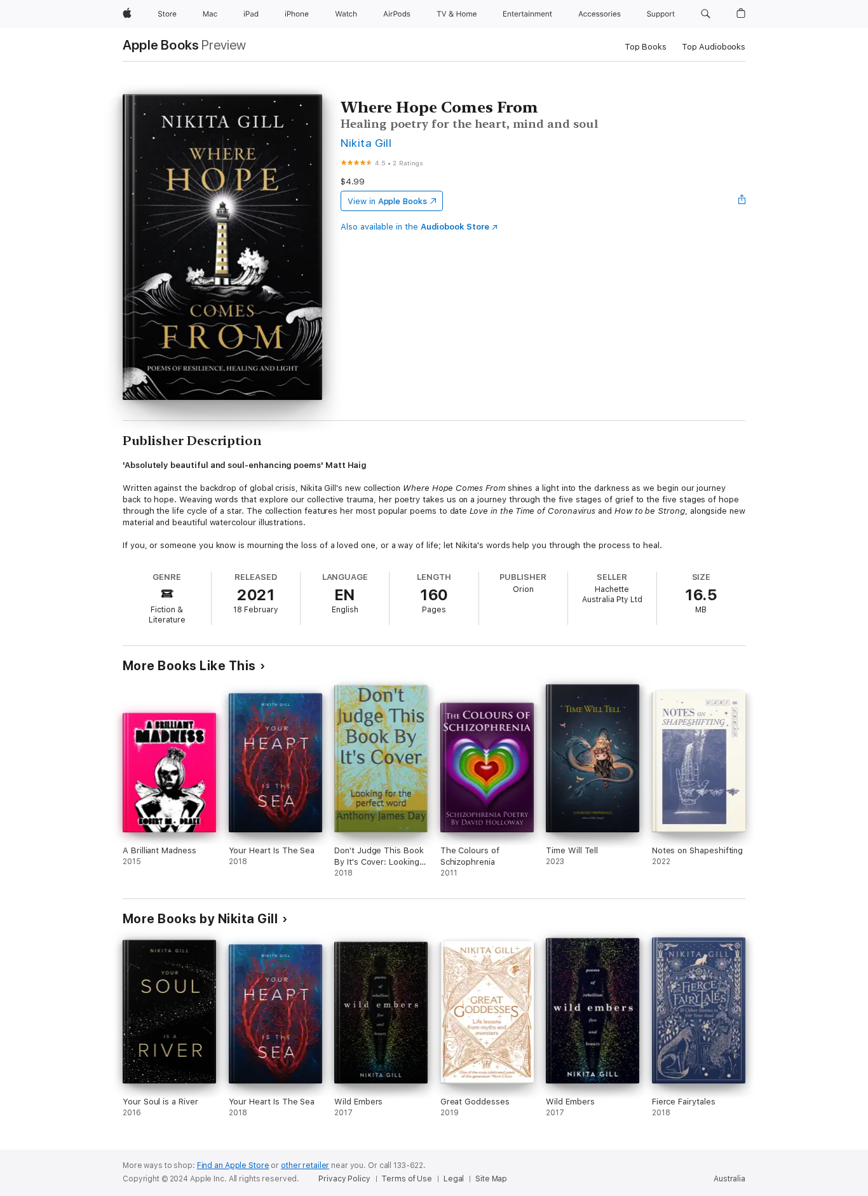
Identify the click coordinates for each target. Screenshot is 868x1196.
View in (387, 201)
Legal (454, 1178)
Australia (729, 1178)
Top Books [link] (646, 47)
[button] (705, 14)
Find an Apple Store (233, 1165)
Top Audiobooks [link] (713, 47)
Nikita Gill (366, 142)
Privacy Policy (344, 1178)
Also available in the (415, 226)
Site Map (491, 1178)
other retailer (305, 1165)
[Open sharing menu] (742, 201)
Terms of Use (406, 1178)
